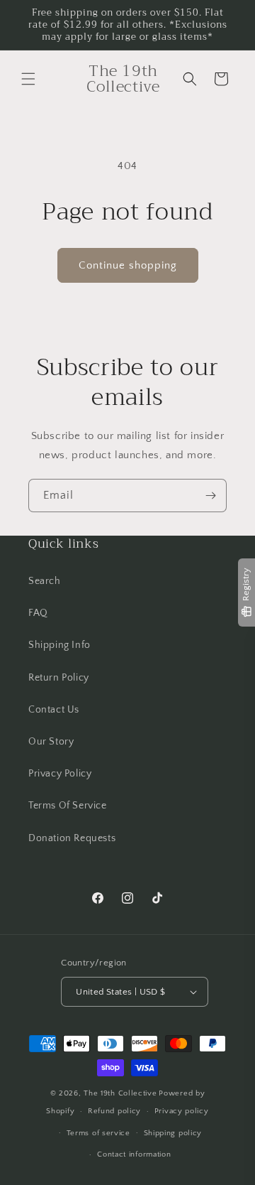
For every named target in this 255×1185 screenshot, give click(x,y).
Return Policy (58, 677)
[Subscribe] (210, 495)
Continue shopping (128, 265)
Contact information (134, 1154)
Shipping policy (173, 1133)
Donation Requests (71, 838)
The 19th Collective (120, 1093)
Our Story (51, 741)
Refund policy (114, 1111)
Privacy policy (181, 1111)
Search (44, 581)
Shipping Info (59, 645)
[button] (28, 78)
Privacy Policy (59, 773)
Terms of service (98, 1133)
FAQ (38, 613)
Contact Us (53, 709)
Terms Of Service (67, 805)
